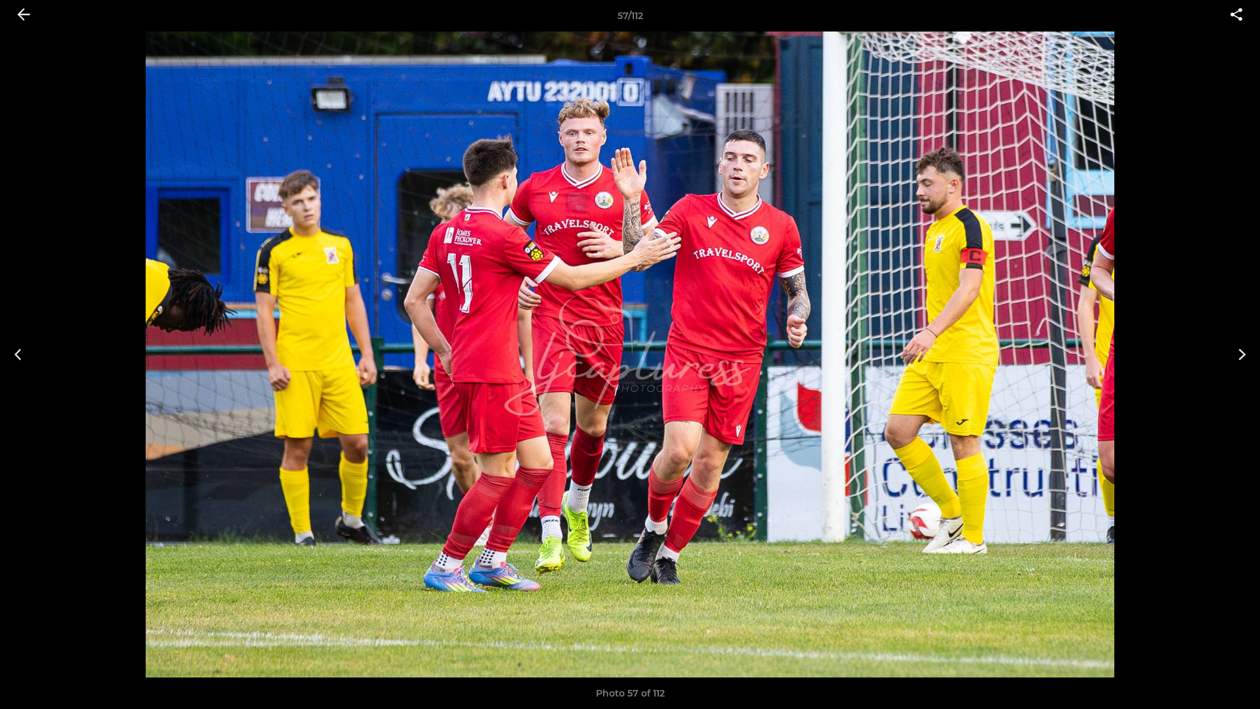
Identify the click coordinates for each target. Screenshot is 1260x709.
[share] (1236, 16)
